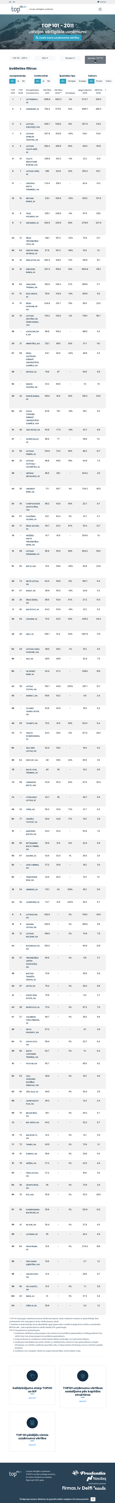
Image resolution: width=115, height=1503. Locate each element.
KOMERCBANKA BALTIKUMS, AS (33, 1211)
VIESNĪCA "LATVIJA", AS (31, 820)
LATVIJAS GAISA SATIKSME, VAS (33, 651)
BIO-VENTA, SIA (32, 1122)
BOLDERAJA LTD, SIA (33, 947)
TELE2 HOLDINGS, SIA (32, 215)
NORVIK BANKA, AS (33, 398)
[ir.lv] (100, 1488)
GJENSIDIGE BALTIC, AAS (31, 784)
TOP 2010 (20, 91)
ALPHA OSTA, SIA (31, 1043)
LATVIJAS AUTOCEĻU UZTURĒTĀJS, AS (33, 464)
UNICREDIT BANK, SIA (30, 490)
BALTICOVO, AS (32, 609)
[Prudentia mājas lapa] (89, 1473)
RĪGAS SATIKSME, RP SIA (32, 306)
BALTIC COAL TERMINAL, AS (32, 771)
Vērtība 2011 (47, 91)
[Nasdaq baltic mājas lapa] (96, 1478)
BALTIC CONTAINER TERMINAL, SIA (32, 1054)
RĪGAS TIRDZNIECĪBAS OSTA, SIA (32, 241)
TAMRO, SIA (31, 1144)
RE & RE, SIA (31, 1224)
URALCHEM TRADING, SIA (31, 286)
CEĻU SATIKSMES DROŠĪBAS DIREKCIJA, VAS (32, 1081)
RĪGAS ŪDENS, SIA (32, 601)
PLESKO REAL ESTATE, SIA (31, 997)
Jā (18, 81)
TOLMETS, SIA (31, 723)
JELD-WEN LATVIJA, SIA (31, 749)
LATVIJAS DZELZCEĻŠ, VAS (33, 126)
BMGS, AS (30, 1296)
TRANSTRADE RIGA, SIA (31, 879)
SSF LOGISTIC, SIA (31, 1288)
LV (10, 2)
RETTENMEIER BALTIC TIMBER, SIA (32, 846)
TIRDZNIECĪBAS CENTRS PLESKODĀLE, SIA (32, 962)
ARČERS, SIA (31, 1163)
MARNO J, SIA (31, 695)
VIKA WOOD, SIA (33, 430)
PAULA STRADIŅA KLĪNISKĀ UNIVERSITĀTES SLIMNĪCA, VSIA (32, 417)
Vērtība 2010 (58, 91)
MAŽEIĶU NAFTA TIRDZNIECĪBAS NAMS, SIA (32, 540)
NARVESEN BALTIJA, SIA (31, 833)
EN (14, 2)
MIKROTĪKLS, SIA (33, 343)
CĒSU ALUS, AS (32, 1091)
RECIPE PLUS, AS (33, 1007)
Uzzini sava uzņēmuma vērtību (58, 38)
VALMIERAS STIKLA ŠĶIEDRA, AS (33, 1020)
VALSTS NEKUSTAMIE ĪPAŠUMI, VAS (32, 162)
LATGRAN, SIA (32, 1234)
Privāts (99, 81)
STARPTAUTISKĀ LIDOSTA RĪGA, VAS (33, 507)
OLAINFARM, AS (32, 902)
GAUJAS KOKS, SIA (32, 1276)
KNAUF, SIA (30, 590)
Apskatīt (32, 1398)
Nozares (69, 58)
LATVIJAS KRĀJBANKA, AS (32, 553)
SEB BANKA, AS (32, 223)
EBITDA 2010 (98, 91)
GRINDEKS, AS (32, 889)
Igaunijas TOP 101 (95, 58)
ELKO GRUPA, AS (31, 295)
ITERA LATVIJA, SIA (32, 1174)
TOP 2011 (13, 91)
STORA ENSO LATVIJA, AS (31, 799)
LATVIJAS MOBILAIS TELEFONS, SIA (32, 137)
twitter (102, 2)
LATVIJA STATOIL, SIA (31, 688)
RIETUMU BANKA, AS (30, 200)
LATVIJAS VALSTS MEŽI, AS (31, 149)
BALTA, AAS (31, 566)
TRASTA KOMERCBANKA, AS (33, 736)
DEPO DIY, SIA (32, 760)
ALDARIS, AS (31, 855)
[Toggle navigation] (100, 9)
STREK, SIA (30, 809)
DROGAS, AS (31, 372)
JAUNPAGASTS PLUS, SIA (32, 1102)
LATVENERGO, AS (32, 101)
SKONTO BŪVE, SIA (32, 1186)
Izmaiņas (70, 93)
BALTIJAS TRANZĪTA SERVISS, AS (31, 976)
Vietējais (72, 81)
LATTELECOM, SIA (32, 916)
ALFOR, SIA (30, 986)
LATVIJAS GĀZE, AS (32, 173)
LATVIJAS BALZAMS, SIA (32, 935)
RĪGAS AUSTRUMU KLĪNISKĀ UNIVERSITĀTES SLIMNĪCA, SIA (32, 359)
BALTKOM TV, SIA (32, 1137)
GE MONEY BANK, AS (30, 673)
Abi (12, 81)
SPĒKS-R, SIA (31, 1305)
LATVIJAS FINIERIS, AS (31, 453)
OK (93, 1499)
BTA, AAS (30, 1194)
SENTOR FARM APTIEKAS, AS (32, 252)
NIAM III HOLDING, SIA (31, 386)
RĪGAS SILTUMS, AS (32, 527)
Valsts (108, 81)
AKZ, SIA (29, 658)
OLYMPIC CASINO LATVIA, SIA (32, 711)
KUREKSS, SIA (31, 1153)
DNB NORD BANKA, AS (30, 271)
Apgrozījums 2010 (85, 91)
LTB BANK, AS (31, 619)
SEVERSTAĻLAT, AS (32, 441)
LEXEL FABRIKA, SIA (32, 866)
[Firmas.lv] (71, 1488)
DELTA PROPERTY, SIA (32, 1031)
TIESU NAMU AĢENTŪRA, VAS (33, 1263)
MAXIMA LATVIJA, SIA (31, 926)
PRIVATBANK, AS (31, 1248)
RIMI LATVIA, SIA (33, 260)
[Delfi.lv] (87, 1488)
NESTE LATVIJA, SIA (32, 583)
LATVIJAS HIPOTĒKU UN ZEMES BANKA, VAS (32, 320)
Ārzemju (82, 81)
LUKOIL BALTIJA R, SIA (32, 333)
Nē (23, 81)
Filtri (44, 58)
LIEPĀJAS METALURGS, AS (33, 475)
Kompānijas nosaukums (32, 91)
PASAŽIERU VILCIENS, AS (31, 518)
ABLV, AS (30, 634)
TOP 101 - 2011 (19, 58)
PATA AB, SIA (31, 1063)
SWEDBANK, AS (32, 109)
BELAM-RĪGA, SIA (31, 1114)
